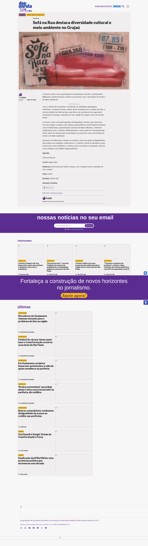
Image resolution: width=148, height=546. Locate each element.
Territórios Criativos (35, 14)
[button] (146, 302)
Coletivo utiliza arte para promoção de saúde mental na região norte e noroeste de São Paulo (87, 266)
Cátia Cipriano (24, 450)
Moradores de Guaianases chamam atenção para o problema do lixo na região (32, 318)
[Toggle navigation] (128, 6)
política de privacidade (77, 229)
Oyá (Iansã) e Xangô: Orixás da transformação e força (34, 435)
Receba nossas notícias (103, 6)
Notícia (22, 14)
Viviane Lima (23, 427)
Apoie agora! (74, 295)
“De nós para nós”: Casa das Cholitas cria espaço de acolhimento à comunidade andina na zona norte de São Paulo (58, 267)
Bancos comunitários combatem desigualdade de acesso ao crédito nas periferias (36, 413)
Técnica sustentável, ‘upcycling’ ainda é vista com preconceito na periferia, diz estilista (36, 389)
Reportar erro (49, 187)
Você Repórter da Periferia (27, 332)
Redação (23, 97)
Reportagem (22, 313)
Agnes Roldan (23, 474)
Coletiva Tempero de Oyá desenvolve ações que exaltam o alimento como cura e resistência (30, 266)
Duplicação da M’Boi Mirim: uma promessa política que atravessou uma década (35, 460)
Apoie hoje (117, 6)
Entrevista (22, 261)
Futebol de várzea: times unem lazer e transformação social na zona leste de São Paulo (35, 342)
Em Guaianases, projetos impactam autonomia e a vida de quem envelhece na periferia (36, 366)
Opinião (20, 431)
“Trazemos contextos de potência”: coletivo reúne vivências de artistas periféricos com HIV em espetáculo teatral (116, 266)
